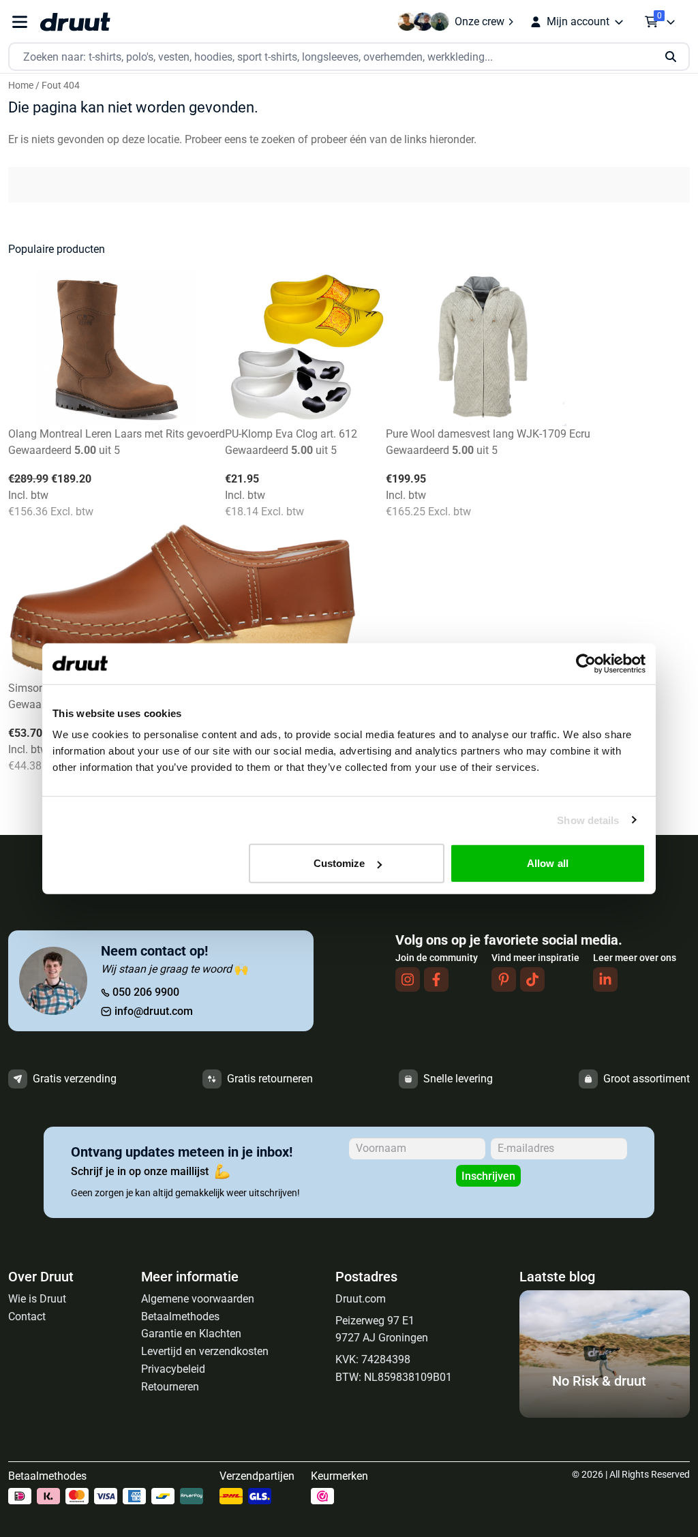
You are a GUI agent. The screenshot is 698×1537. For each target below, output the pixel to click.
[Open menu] (20, 22)
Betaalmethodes (180, 1316)
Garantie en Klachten (191, 1333)
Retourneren (170, 1386)
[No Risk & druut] (604, 1413)
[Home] (75, 21)
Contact (27, 1316)
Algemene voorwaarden (197, 1298)
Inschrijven (488, 1176)
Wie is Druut (37, 1298)
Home (20, 85)
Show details (588, 819)
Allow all (547, 863)
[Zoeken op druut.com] (349, 56)
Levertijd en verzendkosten (205, 1351)
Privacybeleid (173, 1369)
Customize (339, 863)
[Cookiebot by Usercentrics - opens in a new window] (586, 663)
